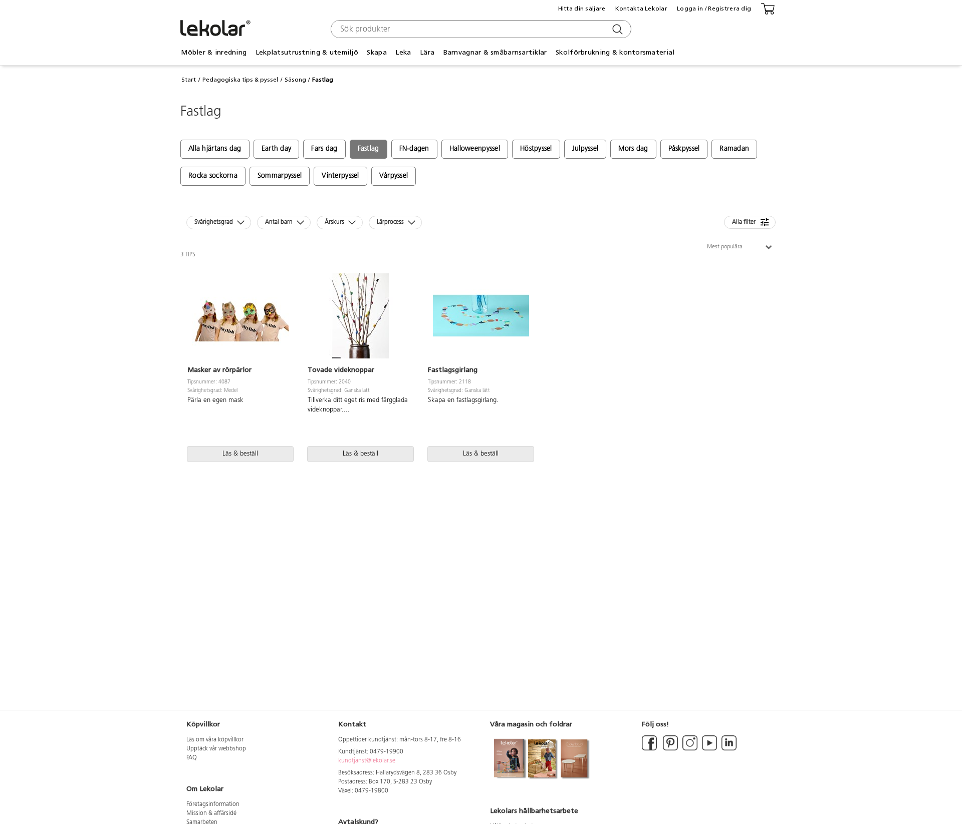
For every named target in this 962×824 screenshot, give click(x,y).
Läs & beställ (240, 454)
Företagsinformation (212, 804)
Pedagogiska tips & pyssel (240, 79)
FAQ (191, 758)
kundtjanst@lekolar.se (366, 761)
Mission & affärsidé (211, 813)
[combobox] (479, 29)
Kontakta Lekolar (641, 8)
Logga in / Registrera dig (714, 8)
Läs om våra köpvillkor (215, 740)
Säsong (295, 79)
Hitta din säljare (582, 8)
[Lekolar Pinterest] (669, 749)
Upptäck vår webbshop (216, 749)
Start (188, 79)
